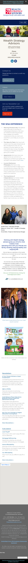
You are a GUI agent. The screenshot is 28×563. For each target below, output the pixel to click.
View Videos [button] (8, 96)
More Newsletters (8, 423)
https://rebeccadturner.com (14, 522)
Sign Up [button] (6, 114)
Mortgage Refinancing (9, 438)
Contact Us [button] (7, 80)
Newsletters (6, 373)
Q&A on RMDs (6, 389)
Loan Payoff (6, 432)
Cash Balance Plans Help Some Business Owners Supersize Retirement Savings (11, 398)
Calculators (6, 429)
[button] (23, 22)
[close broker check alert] (26, 1)
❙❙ (16, 34)
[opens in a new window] (14, 281)
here (22, 160)
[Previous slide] (1, 32)
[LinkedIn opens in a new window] (12, 61)
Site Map (2, 552)
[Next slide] (26, 32)
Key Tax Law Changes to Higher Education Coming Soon (12, 413)
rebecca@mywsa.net (14, 57)
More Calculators (8, 460)
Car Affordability (7, 452)
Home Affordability (8, 444)
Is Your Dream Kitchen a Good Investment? (11, 377)
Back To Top (22, 557)
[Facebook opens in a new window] (15, 61)
